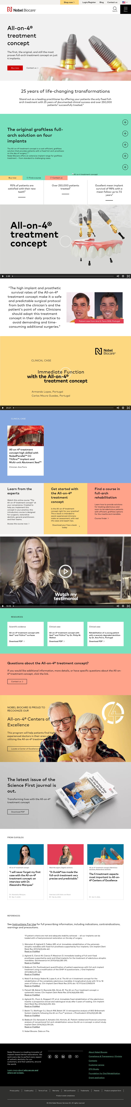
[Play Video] (2, 276)
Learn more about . (22, 1071)
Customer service (96, 1065)
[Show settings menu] (123, 276)
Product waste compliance (65, 1096)
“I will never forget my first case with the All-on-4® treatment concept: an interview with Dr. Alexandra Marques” (25, 878)
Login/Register (89, 2)
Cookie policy (28, 1091)
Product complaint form (112, 1091)
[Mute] (117, 276)
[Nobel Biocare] (18, 9)
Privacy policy (14, 1091)
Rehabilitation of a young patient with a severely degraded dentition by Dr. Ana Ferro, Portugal (104, 635)
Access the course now (17, 524)
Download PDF (18, 812)
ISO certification (70, 1091)
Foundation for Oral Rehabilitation (104, 1073)
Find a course (34, 178)
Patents (96, 1091)
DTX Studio (94, 1069)
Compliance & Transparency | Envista (105, 1056)
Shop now (68, 2)
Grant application (97, 1077)
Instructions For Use (24, 924)
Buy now (15, 68)
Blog (102, 2)
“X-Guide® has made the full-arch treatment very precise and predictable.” (63, 875)
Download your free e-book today (64, 526)
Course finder (101, 518)
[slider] (63, 276)
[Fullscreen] (128, 276)
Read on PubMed (32, 951)
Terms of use (42, 1091)
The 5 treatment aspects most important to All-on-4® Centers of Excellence (104, 877)
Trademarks (85, 1091)
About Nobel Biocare (98, 1052)
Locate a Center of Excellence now (26, 749)
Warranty (55, 1091)
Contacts (93, 1060)
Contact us (112, 2)
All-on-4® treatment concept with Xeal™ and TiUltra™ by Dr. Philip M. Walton (65, 635)
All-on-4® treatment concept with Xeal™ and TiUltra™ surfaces (24, 634)
